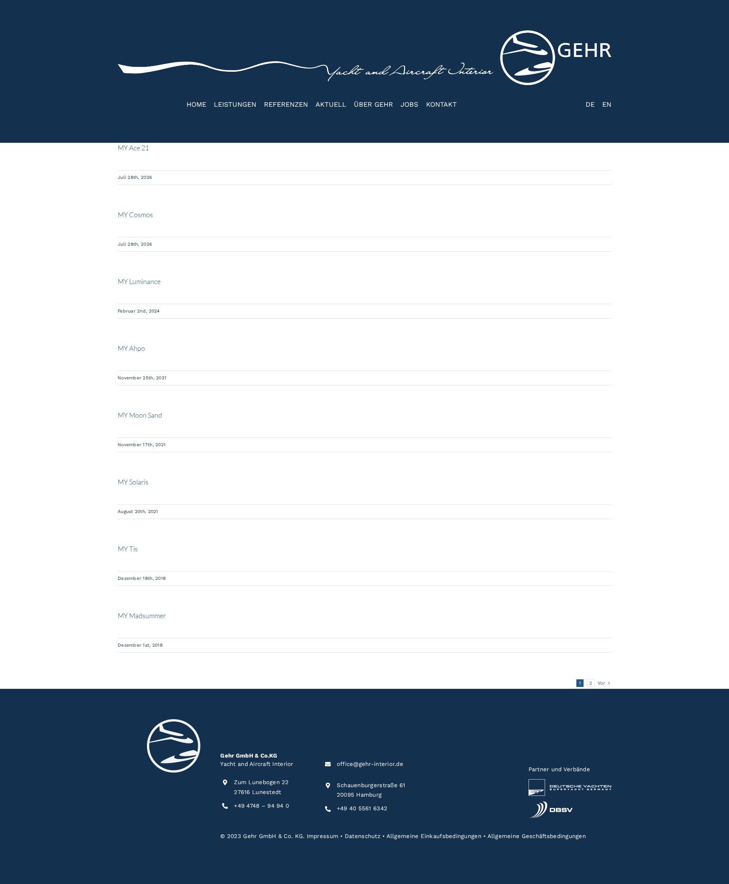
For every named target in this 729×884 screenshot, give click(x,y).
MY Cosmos (135, 214)
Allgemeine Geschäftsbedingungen (537, 836)
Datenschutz (362, 836)
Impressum (322, 836)
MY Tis (128, 549)
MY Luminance (139, 281)
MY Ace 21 (133, 148)
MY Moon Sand (140, 415)
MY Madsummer (142, 615)
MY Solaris (133, 482)
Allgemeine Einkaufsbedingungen (434, 836)
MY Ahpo (131, 348)
